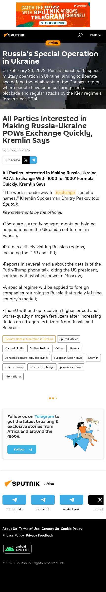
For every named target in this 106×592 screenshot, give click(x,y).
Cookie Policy (71, 528)
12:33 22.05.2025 (16, 150)
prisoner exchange (42, 367)
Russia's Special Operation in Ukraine (29, 339)
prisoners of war (71, 367)
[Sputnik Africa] (14, 37)
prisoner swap (14, 367)
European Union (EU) (68, 357)
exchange (65, 192)
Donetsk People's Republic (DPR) (26, 357)
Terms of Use (29, 528)
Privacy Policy (13, 535)
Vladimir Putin (14, 348)
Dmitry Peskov (39, 348)
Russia (74, 348)
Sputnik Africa (68, 339)
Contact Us (50, 528)
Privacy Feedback (39, 535)
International (13, 376)
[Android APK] (17, 549)
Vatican (59, 348)
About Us (9, 528)
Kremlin (93, 357)
